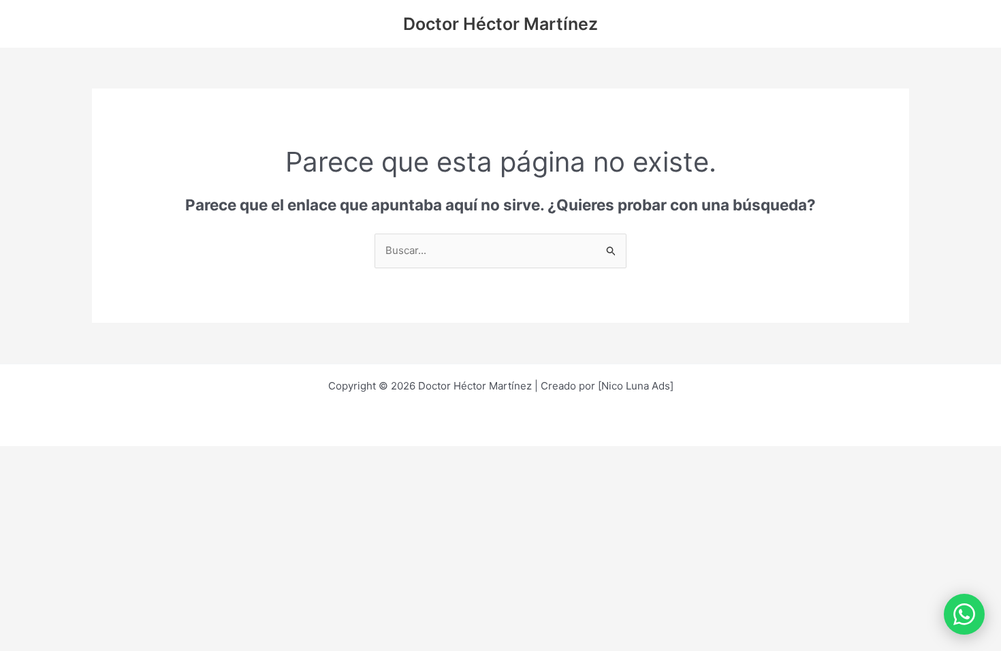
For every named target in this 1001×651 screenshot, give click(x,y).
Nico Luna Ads (635, 385)
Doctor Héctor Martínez (500, 24)
